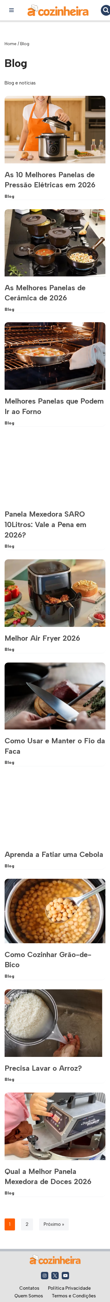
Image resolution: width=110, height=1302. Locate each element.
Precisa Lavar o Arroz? (43, 1068)
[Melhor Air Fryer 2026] (55, 593)
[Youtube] (65, 1275)
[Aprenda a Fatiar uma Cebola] (55, 809)
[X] (55, 1275)
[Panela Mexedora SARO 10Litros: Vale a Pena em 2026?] (55, 469)
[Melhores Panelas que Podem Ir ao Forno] (55, 356)
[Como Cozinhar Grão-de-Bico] (55, 911)
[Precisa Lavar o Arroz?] (55, 1023)
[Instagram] (44, 1275)
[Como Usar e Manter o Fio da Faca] (55, 696)
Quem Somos (28, 1296)
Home (10, 43)
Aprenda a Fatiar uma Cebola (54, 854)
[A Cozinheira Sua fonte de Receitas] (58, 10)
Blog (9, 196)
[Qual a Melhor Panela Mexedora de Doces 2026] (55, 1126)
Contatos (29, 1288)
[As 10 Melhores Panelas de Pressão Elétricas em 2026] (55, 129)
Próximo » (54, 1224)
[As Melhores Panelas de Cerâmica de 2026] (55, 242)
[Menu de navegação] (11, 10)
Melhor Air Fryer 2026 (42, 638)
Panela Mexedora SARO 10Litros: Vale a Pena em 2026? (45, 524)
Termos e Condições (74, 1296)
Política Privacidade (69, 1288)
